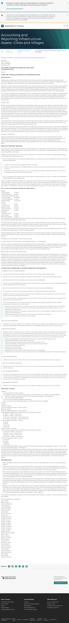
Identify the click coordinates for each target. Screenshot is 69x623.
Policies (19, 619)
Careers (3, 605)
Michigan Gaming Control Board (54, 605)
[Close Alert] (67, 3)
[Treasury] (2, 51)
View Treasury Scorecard (53, 607)
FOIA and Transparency (29, 607)
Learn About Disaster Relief (14, 8)
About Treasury (4, 603)
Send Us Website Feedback (30, 609)
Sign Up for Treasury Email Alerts (31, 603)
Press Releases (27, 605)
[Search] (64, 26)
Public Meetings (5, 607)
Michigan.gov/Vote (60, 582)
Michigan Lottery (51, 603)
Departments (53, 619)
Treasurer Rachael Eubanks (7, 602)
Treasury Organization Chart (7, 609)
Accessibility (25, 619)
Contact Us (26, 602)
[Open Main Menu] (67, 26)
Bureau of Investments (52, 602)
